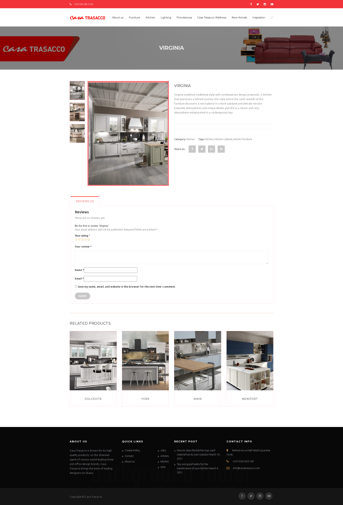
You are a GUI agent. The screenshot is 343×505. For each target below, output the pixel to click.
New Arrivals (239, 17)
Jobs (163, 450)
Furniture (134, 17)
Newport (250, 398)
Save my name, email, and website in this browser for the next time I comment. (127, 286)
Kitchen (150, 17)
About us (117, 17)
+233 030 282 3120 (83, 4)
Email (79, 278)
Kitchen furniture (242, 139)
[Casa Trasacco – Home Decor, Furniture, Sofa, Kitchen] (87, 17)
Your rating (82, 235)
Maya (198, 398)
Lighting (166, 17)
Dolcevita (93, 398)
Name (79, 270)
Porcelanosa (184, 17)
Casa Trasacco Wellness (211, 17)
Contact (129, 456)
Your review (83, 246)
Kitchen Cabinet (223, 139)
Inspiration (258, 17)
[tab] (85, 201)
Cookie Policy (132, 450)
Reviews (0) (85, 201)
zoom (96, 85)
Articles (164, 456)
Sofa (162, 467)
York (145, 398)
